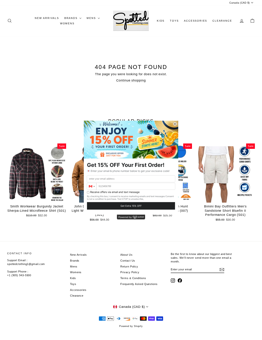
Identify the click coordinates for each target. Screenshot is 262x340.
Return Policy (129, 266)
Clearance (222, 20)
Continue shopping (131, 80)
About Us (126, 254)
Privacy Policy (129, 272)
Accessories (195, 20)
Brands (71, 18)
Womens (67, 23)
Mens (92, 18)
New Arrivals (47, 18)
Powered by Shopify (131, 326)
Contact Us (127, 260)
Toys (174, 20)
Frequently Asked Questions (138, 284)
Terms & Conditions (133, 278)
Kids (161, 20)
